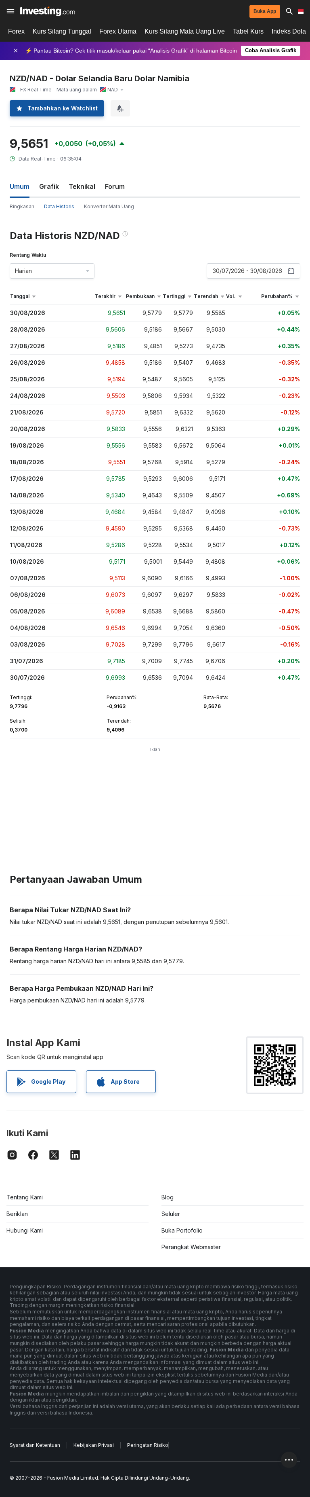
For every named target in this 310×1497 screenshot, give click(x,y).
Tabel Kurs (248, 31)
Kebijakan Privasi (93, 1445)
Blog (167, 1197)
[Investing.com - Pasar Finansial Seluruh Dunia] (47, 11)
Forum (115, 186)
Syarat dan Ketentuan (35, 1445)
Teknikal (82, 186)
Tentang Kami (24, 1197)
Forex (16, 31)
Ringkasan (22, 206)
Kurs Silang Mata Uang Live (185, 31)
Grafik (49, 186)
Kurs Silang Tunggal (62, 31)
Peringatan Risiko (147, 1445)
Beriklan (17, 1213)
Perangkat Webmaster (191, 1246)
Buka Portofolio (182, 1230)
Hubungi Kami (24, 1230)
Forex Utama (117, 31)
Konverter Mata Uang (109, 206)
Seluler (170, 1213)
